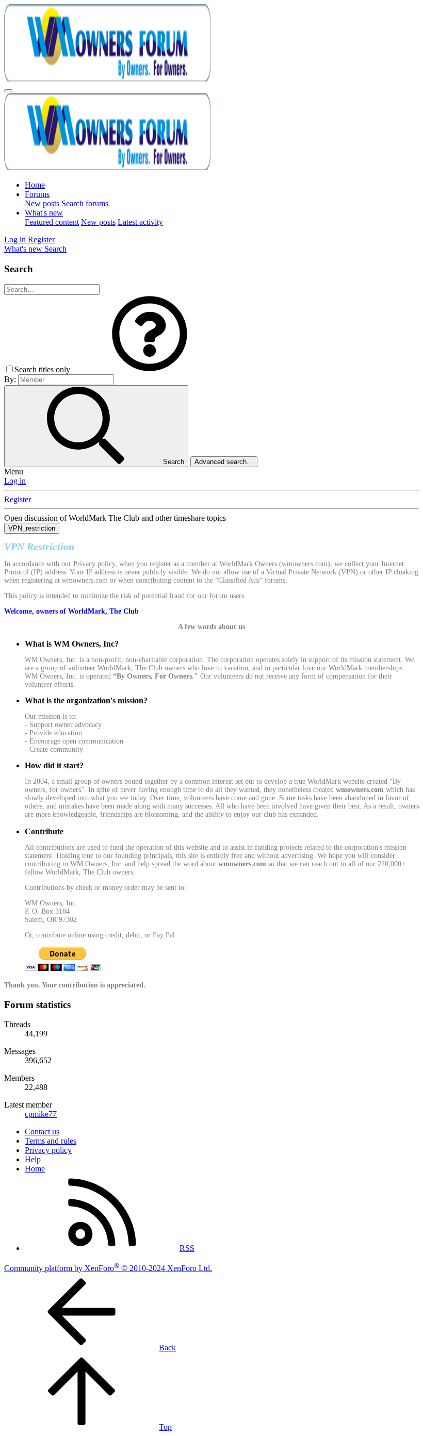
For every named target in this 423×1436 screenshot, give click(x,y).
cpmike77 (41, 1114)
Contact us (42, 1131)
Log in (15, 480)
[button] (149, 369)
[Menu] (8, 90)
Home (35, 184)
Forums (37, 194)
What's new (44, 212)
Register (17, 499)
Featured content (52, 222)
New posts (42, 203)
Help (33, 1159)
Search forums (84, 203)
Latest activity (140, 222)
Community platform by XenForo (108, 1268)
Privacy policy (48, 1150)
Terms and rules (50, 1140)
